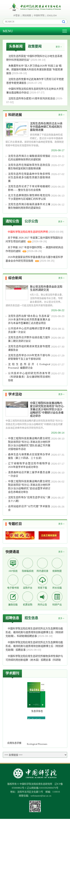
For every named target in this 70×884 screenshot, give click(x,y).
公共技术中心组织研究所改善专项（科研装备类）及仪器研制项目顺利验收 (29, 377)
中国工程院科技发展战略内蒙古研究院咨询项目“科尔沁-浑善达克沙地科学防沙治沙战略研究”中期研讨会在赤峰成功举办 (47, 409)
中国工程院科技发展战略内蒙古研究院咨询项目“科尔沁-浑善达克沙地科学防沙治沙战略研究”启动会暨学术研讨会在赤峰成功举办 (29, 486)
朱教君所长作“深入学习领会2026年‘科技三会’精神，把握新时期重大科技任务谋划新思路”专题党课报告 (34, 69)
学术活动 (15, 394)
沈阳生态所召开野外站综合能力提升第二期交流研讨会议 (29, 339)
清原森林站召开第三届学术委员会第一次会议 (29, 474)
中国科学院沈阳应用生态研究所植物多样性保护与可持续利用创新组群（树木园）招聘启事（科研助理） (34, 660)
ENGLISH (52, 15)
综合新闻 (15, 278)
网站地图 (26, 15)
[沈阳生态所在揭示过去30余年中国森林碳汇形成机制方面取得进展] (17, 129)
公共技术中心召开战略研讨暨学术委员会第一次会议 (29, 330)
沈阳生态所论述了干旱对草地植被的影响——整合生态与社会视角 (29, 188)
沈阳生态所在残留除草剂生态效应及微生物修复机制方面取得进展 (29, 167)
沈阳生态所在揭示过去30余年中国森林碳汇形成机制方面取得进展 (46, 126)
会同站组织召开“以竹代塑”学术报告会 (29, 508)
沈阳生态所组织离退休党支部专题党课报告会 (29, 348)
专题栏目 (15, 524)
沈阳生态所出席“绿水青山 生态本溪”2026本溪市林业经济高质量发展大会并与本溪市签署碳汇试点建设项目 (29, 319)
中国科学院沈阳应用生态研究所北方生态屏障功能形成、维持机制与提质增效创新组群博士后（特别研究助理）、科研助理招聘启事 (34, 632)
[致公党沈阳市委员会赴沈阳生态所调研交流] (17, 292)
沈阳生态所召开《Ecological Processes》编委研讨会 (29, 366)
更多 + (59, 47)
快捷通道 (12, 552)
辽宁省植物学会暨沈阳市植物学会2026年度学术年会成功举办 (29, 465)
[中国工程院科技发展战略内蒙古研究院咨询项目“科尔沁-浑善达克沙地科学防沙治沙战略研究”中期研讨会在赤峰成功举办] (17, 408)
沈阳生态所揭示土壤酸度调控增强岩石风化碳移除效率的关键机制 (29, 158)
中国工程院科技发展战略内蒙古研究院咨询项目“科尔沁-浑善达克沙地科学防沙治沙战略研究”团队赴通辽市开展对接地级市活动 (29, 443)
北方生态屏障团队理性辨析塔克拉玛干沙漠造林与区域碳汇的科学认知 (29, 197)
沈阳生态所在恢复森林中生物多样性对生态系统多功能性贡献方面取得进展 (29, 177)
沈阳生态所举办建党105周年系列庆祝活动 (32, 98)
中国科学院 (39, 15)
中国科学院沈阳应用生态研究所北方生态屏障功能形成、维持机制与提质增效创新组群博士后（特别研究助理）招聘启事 (34, 646)
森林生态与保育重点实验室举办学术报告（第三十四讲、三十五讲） (29, 456)
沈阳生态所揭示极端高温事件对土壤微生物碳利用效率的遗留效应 (29, 206)
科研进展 (15, 115)
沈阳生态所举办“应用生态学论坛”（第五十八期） (29, 499)
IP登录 (16, 15)
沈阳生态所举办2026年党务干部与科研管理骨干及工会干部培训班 (29, 357)
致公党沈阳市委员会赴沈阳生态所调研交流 (46, 288)
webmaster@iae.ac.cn (41, 795)
